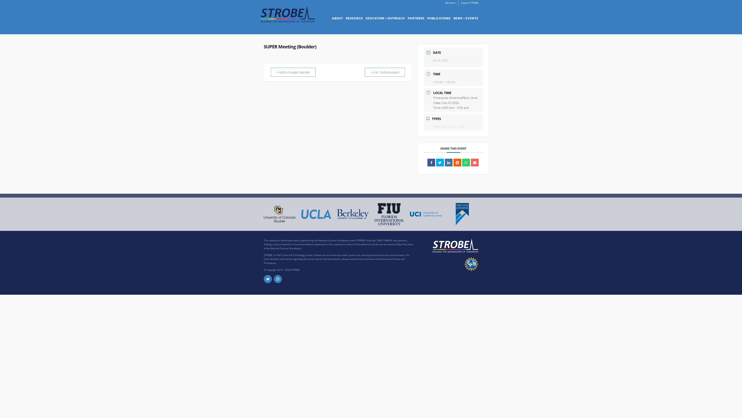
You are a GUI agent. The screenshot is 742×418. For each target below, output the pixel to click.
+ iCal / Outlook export (384, 72)
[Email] (475, 162)
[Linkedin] (449, 162)
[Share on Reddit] (457, 162)
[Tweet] (440, 162)
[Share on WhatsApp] (466, 162)
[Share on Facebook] (431, 162)
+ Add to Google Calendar (293, 72)
